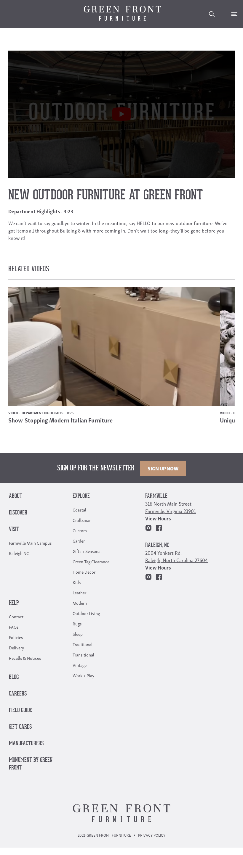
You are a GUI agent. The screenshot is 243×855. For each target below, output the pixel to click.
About (15, 496)
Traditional (82, 644)
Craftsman (82, 519)
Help (14, 603)
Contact (16, 616)
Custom (80, 530)
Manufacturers (26, 743)
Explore (81, 496)
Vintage (80, 664)
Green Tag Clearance (91, 561)
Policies (16, 637)
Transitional (83, 654)
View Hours (158, 518)
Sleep (78, 633)
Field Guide (20, 710)
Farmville (156, 496)
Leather (79, 592)
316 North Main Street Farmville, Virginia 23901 (170, 507)
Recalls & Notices (25, 657)
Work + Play (83, 675)
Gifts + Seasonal (87, 550)
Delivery (16, 647)
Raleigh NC (19, 552)
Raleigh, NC (157, 545)
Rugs (77, 623)
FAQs (13, 626)
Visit (14, 529)
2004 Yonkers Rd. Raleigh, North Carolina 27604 (176, 556)
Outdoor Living (86, 613)
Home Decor (84, 571)
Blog (14, 677)
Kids (77, 581)
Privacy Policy (151, 835)
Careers (18, 694)
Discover (18, 512)
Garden (79, 540)
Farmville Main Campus (30, 542)
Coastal (79, 509)
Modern (80, 602)
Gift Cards (20, 727)
